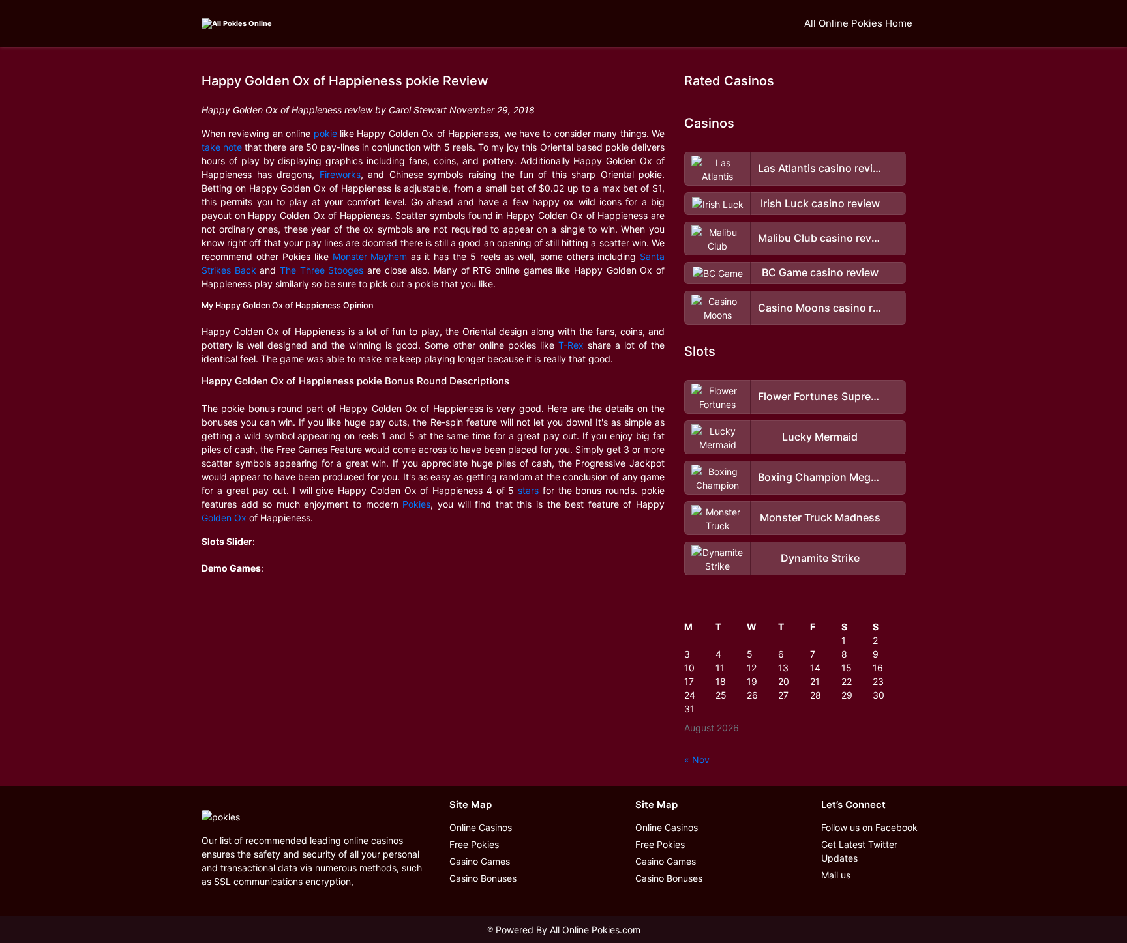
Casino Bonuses (483, 878)
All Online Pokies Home (858, 23)
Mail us (835, 874)
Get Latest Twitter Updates (859, 851)
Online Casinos (480, 827)
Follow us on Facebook (869, 827)
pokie (325, 133)
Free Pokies (474, 844)
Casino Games (479, 861)
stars (528, 490)
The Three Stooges (321, 270)
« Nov (697, 759)
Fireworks (340, 174)
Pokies (416, 504)
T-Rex (571, 345)
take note (222, 146)
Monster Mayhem (370, 256)
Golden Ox (224, 517)
